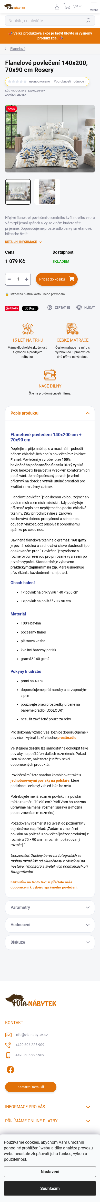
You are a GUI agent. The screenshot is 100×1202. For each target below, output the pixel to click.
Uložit (14, 308)
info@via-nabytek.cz (31, 1035)
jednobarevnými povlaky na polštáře (40, 780)
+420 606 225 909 (29, 1045)
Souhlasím (50, 1188)
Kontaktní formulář (31, 1087)
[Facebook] (9, 1068)
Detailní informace (21, 242)
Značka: (15, 94)
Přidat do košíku (52, 279)
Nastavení (50, 1171)
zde (54, 38)
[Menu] (93, 6)
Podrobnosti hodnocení (70, 81)
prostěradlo (66, 738)
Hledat (88, 20)
